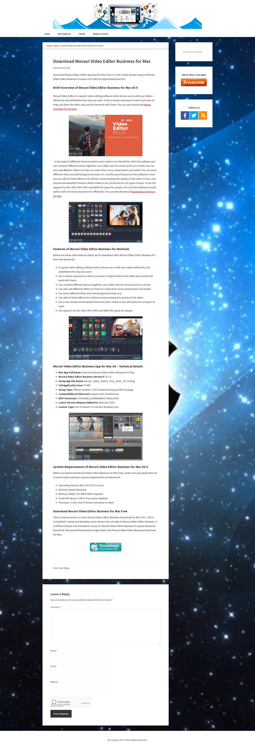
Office (56, 45)
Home (49, 45)
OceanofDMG (127, 16)
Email (53, 666)
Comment (55, 607)
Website (54, 681)
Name (53, 650)
